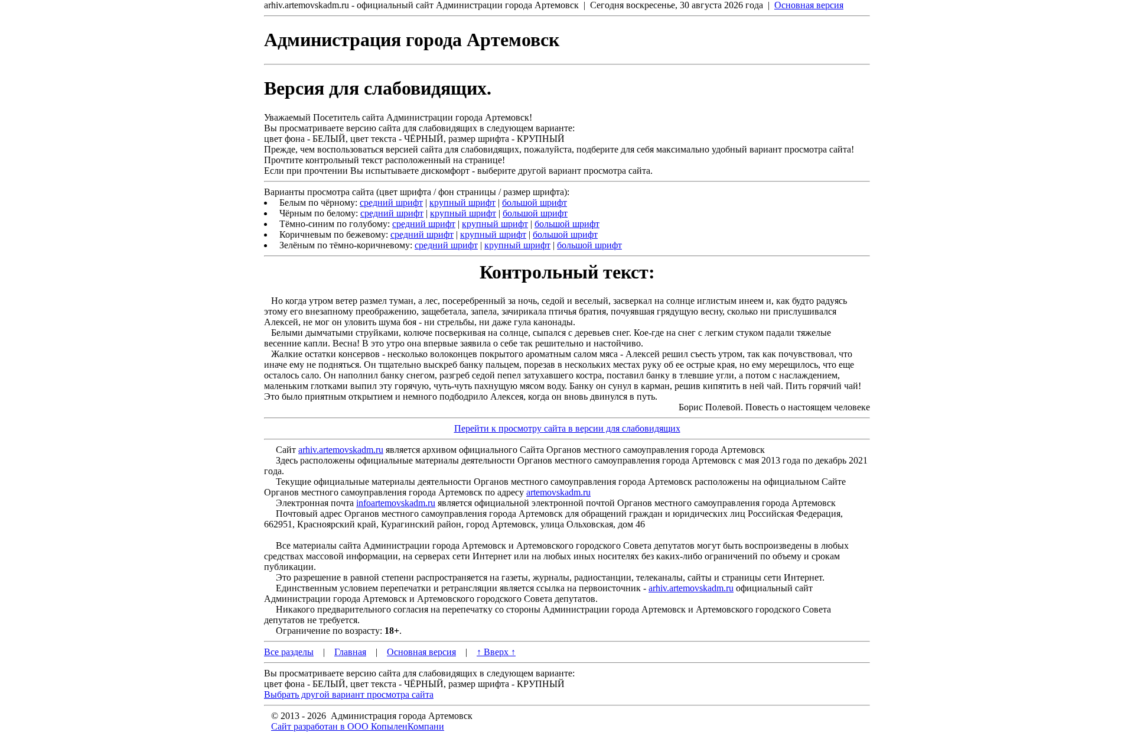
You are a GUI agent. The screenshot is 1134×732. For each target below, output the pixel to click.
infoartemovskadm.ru (395, 503)
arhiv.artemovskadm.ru (340, 450)
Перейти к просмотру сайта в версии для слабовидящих (567, 428)
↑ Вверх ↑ (496, 652)
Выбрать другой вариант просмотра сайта (349, 694)
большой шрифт (534, 202)
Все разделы (289, 652)
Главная (350, 652)
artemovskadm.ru (558, 492)
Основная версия (808, 5)
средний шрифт (391, 202)
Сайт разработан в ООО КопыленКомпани (357, 726)
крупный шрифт (462, 202)
